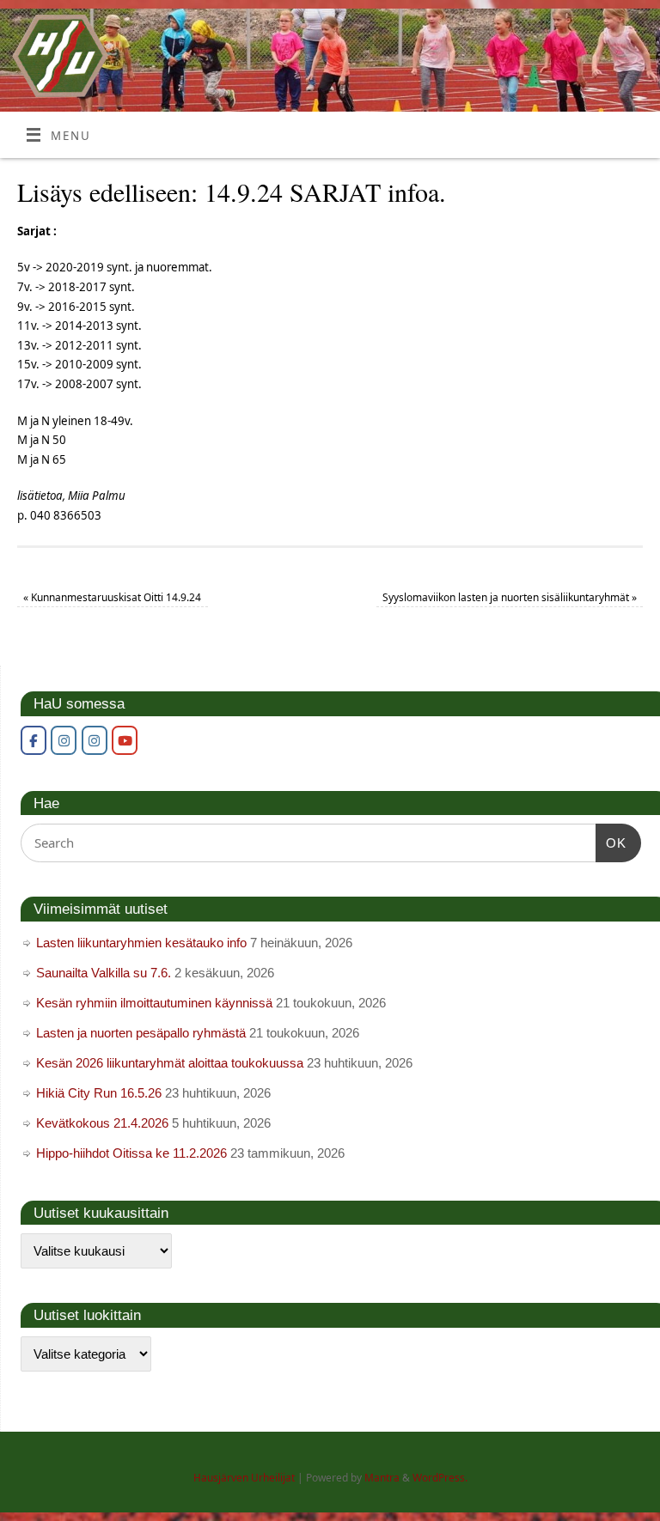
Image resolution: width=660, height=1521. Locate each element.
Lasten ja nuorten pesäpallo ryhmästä (141, 1032)
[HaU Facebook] (33, 740)
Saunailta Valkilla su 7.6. (103, 972)
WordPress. (440, 1477)
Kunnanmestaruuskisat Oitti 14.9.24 (112, 597)
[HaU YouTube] (125, 740)
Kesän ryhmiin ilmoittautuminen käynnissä (154, 1002)
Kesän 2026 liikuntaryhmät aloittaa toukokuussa (169, 1063)
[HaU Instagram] (63, 740)
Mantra (382, 1477)
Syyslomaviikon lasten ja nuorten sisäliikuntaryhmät (509, 597)
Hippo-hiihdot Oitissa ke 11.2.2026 (131, 1153)
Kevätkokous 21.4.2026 (102, 1123)
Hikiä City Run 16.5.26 (99, 1093)
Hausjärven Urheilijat (244, 1477)
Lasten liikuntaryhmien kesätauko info (141, 942)
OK (611, 842)
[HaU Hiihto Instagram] (94, 740)
